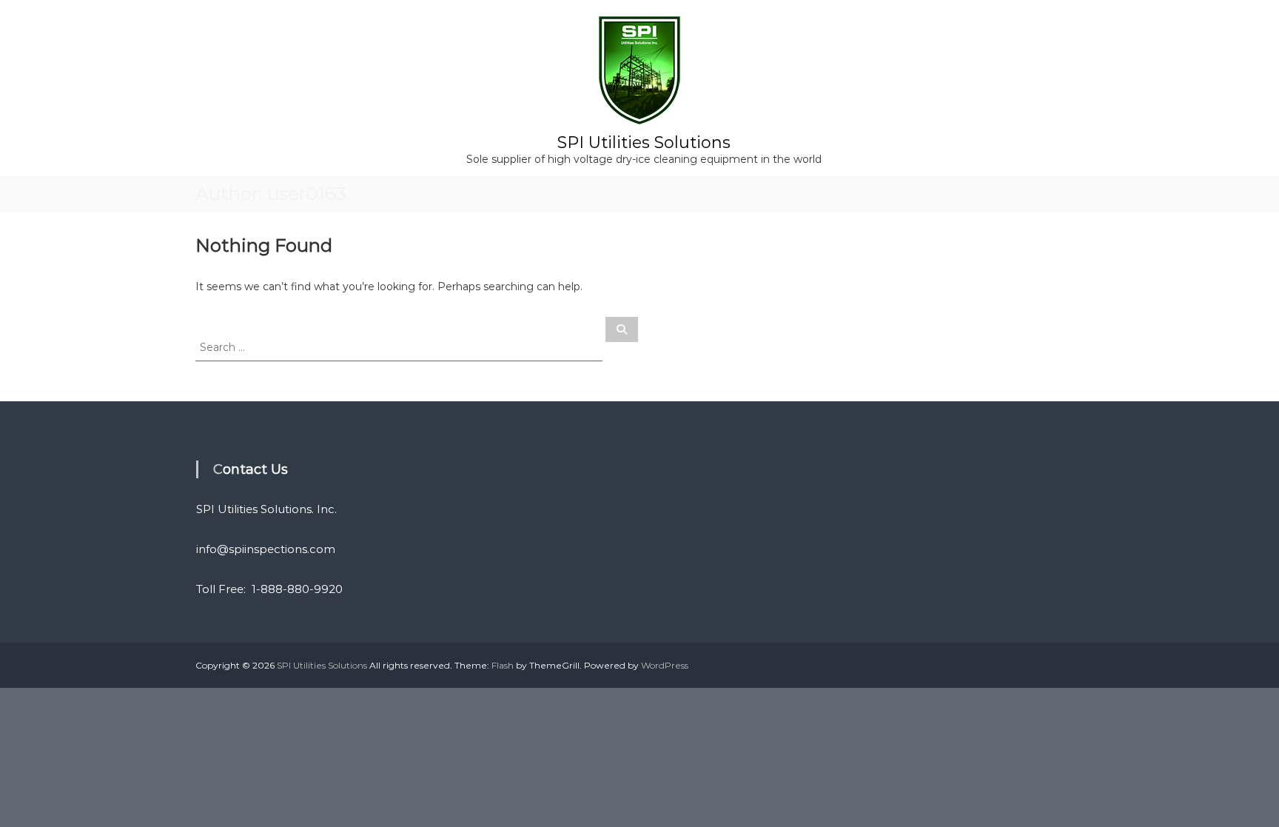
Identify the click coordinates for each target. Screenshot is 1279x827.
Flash (502, 665)
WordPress (664, 665)
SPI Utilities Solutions (644, 143)
